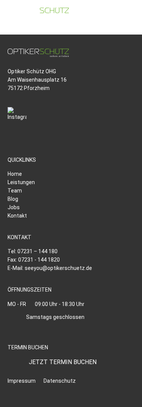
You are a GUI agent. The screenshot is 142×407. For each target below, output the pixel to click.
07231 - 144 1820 (39, 260)
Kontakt (17, 216)
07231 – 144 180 (37, 251)
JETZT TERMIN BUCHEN (63, 362)
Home (15, 174)
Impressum (22, 381)
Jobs (14, 207)
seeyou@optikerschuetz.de (58, 268)
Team (15, 191)
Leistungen (21, 182)
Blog (13, 199)
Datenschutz (60, 381)
